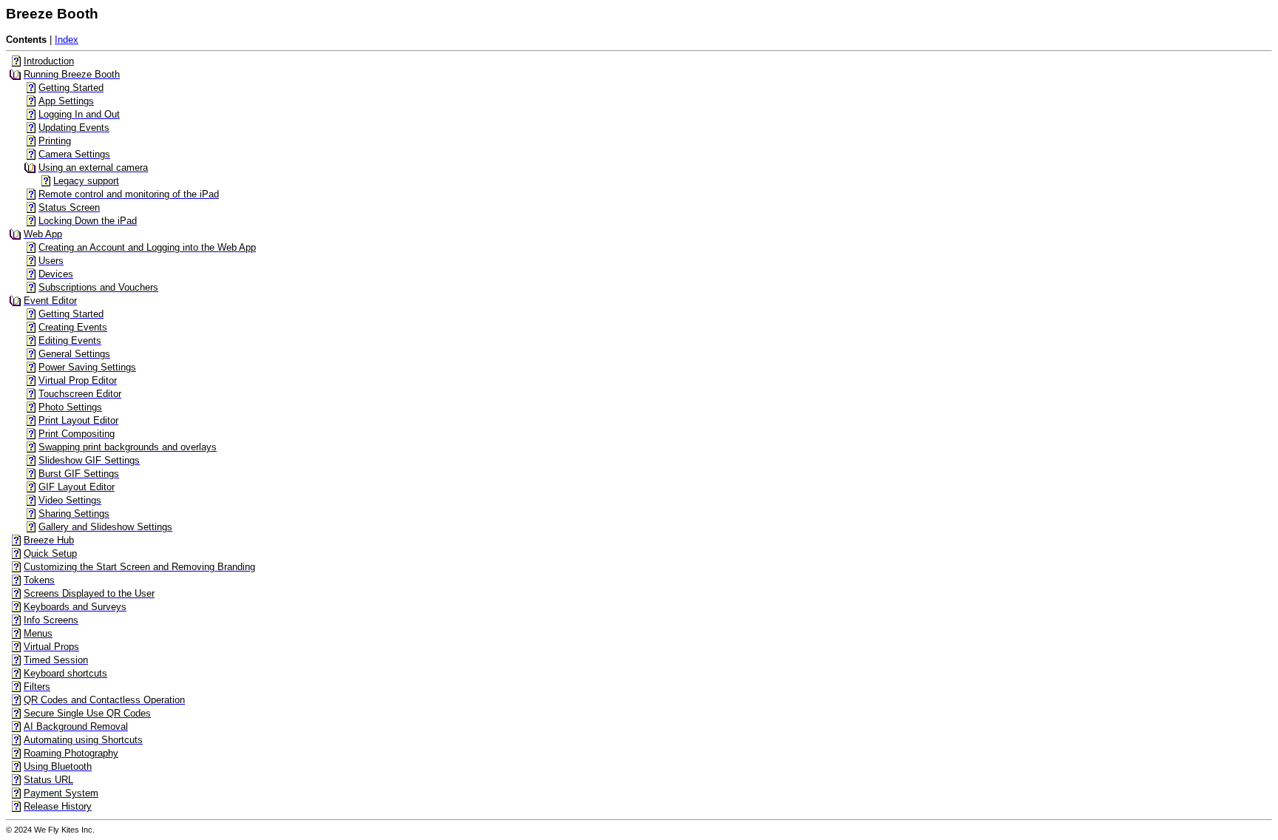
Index (66, 39)
